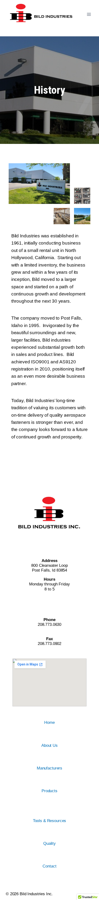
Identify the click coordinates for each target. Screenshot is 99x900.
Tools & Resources (49, 820)
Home (49, 722)
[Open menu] (88, 14)
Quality (49, 843)
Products (49, 791)
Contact (49, 866)
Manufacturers (49, 768)
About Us (49, 745)
